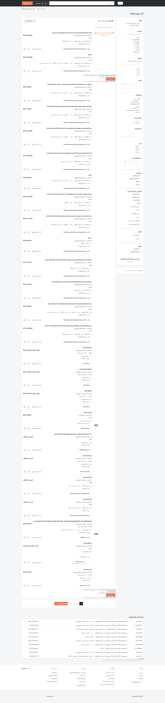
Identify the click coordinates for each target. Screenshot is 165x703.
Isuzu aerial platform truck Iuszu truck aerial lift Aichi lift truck (72, 33)
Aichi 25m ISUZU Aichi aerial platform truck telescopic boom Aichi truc (69, 216)
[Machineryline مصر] (134, 3)
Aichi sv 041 (88, 412)
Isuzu (90, 54)
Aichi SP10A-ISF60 (85, 369)
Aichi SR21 (139, 621)
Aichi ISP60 (88, 391)
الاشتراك (110, 79)
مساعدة (141, 675)
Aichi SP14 (139, 629)
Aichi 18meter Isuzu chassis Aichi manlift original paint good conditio (69, 106)
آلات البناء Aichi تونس (107, 660)
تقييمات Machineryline (108, 681)
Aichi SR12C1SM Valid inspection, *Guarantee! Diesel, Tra (73, 434)
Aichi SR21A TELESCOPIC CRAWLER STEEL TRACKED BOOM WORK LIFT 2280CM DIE (63, 521)
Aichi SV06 (139, 656)
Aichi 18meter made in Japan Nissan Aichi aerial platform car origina (69, 84)
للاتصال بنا (140, 678)
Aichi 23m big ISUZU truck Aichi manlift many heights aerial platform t (69, 128)
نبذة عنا (141, 672)
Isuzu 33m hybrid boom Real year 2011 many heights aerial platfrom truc (68, 326)
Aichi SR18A (138, 637)
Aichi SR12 (139, 633)
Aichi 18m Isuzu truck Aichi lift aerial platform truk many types (72, 282)
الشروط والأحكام (110, 672)
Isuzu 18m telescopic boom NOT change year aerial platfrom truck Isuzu (68, 260)
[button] (28, 49)
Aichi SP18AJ (87, 347)
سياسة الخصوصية (97, 81)
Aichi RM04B (138, 648)
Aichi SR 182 (87, 477)
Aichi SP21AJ (87, 455)
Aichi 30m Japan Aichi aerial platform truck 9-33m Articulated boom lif (69, 153)
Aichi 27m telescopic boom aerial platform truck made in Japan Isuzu (69, 194)
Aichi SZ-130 (87, 569)
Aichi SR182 (139, 640)
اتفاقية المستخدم (88, 81)
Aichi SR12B (138, 644)
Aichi (90, 175)
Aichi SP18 (139, 652)
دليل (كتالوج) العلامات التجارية (107, 684)
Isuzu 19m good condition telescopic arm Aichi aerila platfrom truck (70, 304)
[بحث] (113, 3)
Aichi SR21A (87, 543)
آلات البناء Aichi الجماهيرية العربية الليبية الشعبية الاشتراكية (128, 660)
